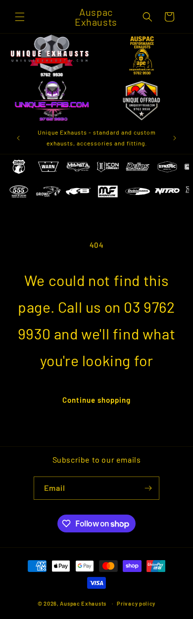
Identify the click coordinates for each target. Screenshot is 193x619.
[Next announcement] (175, 138)
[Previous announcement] (18, 138)
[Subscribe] (148, 488)
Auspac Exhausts (83, 603)
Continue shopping (96, 399)
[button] (20, 17)
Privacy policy (136, 603)
